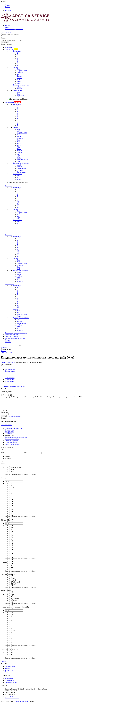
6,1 (12, 483)
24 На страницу (10, 378)
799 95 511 (6, 32)
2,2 (12, 497)
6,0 (12, 591)
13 (11, 535)
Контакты (8, 10)
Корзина (3, 351)
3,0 (12, 553)
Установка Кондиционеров (14, 29)
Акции (7, 27)
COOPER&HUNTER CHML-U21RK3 (13, 386)
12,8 (12, 533)
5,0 (12, 519)
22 (11, 622)
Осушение (14, 600)
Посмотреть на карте (12, 698)
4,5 (12, 515)
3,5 (12, 511)
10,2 (12, 527)
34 (11, 634)
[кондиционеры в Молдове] (25, 22)
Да (11, 568)
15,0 (12, 537)
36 (11, 638)
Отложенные (9, 680)
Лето (12, 596)
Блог (6, 672)
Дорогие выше (10, 371)
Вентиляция (15, 598)
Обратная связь (10, 666)
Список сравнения (11, 682)
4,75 (12, 573)
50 (11, 650)
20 (11, 620)
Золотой (13, 580)
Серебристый (15, 582)
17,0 (12, 541)
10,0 (12, 485)
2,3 (12, 545)
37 (11, 640)
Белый (13, 578)
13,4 (12, 491)
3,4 (12, 509)
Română (7, 7)
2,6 (12, 501)
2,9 (12, 549)
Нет (12, 566)
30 (11, 632)
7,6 (12, 605)
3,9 (12, 563)
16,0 (12, 493)
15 (11, 614)
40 (11, 644)
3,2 (12, 555)
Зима (12, 594)
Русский (7, 5)
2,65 (12, 505)
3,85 (12, 561)
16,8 (12, 539)
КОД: (2, 388)
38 (11, 642)
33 (11, 612)
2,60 (12, 503)
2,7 (12, 507)
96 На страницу (10, 381)
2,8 (12, 547)
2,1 (12, 495)
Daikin (13, 469)
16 (11, 616)
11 (11, 531)
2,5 (12, 499)
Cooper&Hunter (16, 467)
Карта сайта (9, 670)
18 (11, 618)
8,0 (12, 609)
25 (11, 626)
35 (11, 636)
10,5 (12, 529)
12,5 (12, 489)
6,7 (12, 593)
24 (11, 624)
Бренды (7, 25)
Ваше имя (4, 36)
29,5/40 (13, 630)
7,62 (12, 525)
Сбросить (4, 661)
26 (11, 628)
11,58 (12, 487)
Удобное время (6, 40)
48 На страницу (10, 379)
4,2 (12, 513)
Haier (12, 471)
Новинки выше (10, 369)
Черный (13, 584)
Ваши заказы (9, 678)
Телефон (4, 38)
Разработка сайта (22, 701)
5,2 (12, 521)
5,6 (12, 585)
